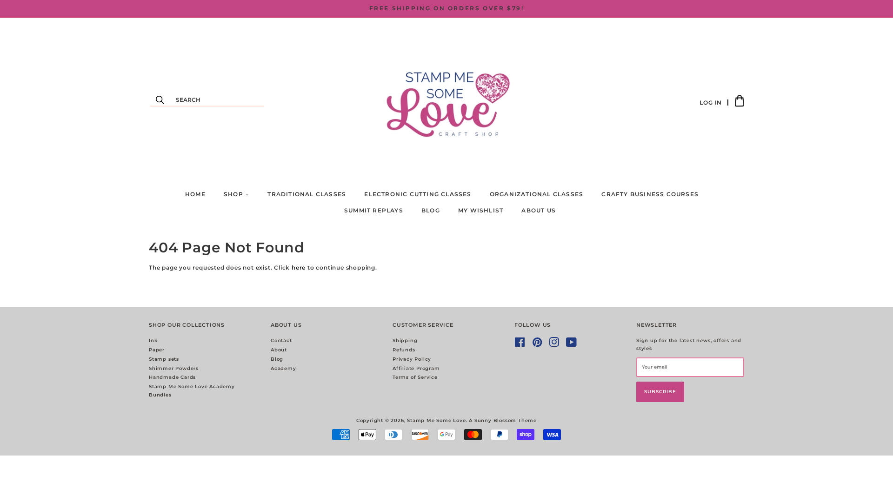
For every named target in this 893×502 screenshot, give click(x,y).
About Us (538, 210)
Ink (153, 340)
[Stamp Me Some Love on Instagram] (554, 345)
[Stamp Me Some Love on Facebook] (520, 345)
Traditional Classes (306, 194)
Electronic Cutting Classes (417, 194)
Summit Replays (373, 210)
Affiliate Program (416, 368)
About (279, 350)
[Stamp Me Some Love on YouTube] (571, 345)
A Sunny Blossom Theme (503, 420)
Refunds (404, 350)
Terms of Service (415, 377)
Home (195, 194)
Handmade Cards (172, 377)
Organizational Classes (536, 194)
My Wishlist (480, 210)
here (299, 267)
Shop (234, 194)
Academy (283, 368)
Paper (157, 350)
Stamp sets (164, 359)
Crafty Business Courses (650, 194)
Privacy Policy (412, 359)
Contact (281, 340)
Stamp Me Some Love (436, 420)
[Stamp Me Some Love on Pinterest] (537, 345)
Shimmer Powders (174, 368)
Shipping (405, 340)
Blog (430, 210)
